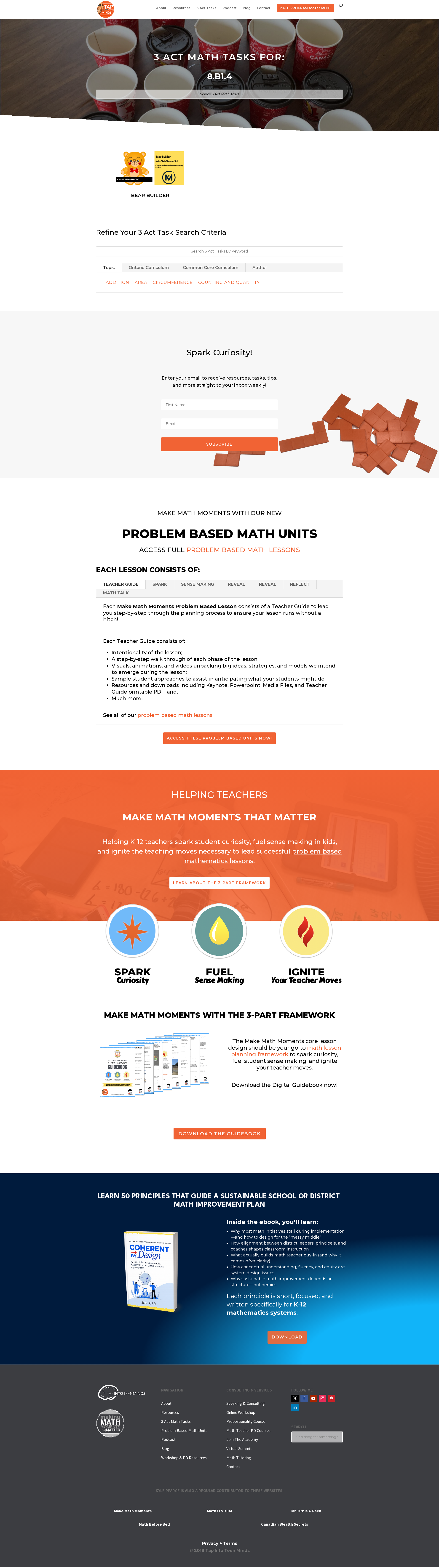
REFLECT (300, 584)
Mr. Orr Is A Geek (306, 1511)
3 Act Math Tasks (176, 1421)
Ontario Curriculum (149, 267)
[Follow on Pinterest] (331, 1398)
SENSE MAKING (197, 584)
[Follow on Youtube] (313, 1398)
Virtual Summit (239, 1448)
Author (259, 267)
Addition (117, 282)
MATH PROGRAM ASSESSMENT (305, 8)
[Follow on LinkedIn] (295, 1407)
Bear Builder (150, 195)
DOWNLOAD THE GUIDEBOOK (220, 1133)
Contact (263, 8)
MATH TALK (116, 593)
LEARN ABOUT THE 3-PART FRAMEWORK (219, 883)
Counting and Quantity (229, 282)
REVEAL (236, 584)
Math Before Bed (154, 1524)
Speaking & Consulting (245, 1403)
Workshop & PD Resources (184, 1457)
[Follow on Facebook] (304, 1398)
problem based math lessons (175, 715)
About (161, 8)
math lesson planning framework (286, 1051)
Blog (247, 8)
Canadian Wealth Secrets (284, 1524)
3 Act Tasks (206, 8)
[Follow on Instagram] (322, 1398)
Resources (181, 8)
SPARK (160, 584)
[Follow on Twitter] (295, 1398)
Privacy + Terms (219, 1543)
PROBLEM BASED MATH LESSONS (243, 550)
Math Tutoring (238, 1457)
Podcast (229, 8)
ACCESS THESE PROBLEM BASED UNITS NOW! (219, 738)
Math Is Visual (219, 1511)
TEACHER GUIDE (121, 584)
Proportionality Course (245, 1421)
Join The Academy (242, 1439)
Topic (109, 267)
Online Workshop (240, 1412)
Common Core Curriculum (210, 267)
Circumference (173, 282)
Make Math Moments (133, 1511)
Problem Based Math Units (184, 1430)
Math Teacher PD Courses (248, 1430)
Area (141, 282)
